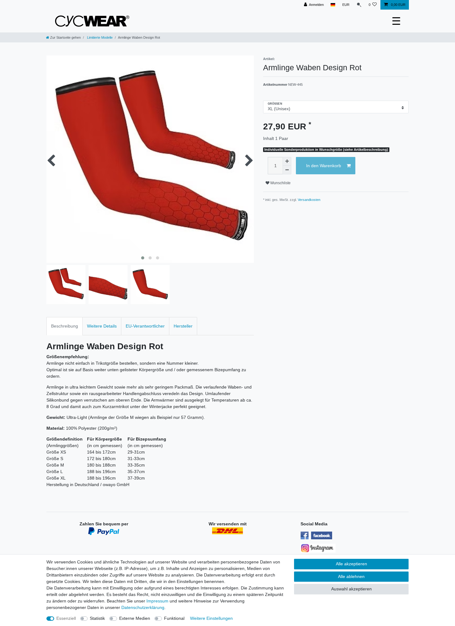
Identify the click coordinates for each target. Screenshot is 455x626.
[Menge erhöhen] (287, 161)
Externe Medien (134, 618)
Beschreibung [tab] (64, 326)
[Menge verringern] (287, 170)
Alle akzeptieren (351, 563)
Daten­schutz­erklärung (142, 607)
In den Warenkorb (323, 165)
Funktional (174, 618)
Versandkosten (309, 200)
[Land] (333, 5)
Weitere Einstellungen (211, 618)
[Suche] (359, 5)
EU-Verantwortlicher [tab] (145, 326)
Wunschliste (280, 183)
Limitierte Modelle (99, 37)
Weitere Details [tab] (102, 326)
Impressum (157, 600)
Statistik (97, 618)
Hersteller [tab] (183, 326)
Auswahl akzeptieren (351, 588)
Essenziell (66, 618)
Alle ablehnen (351, 576)
